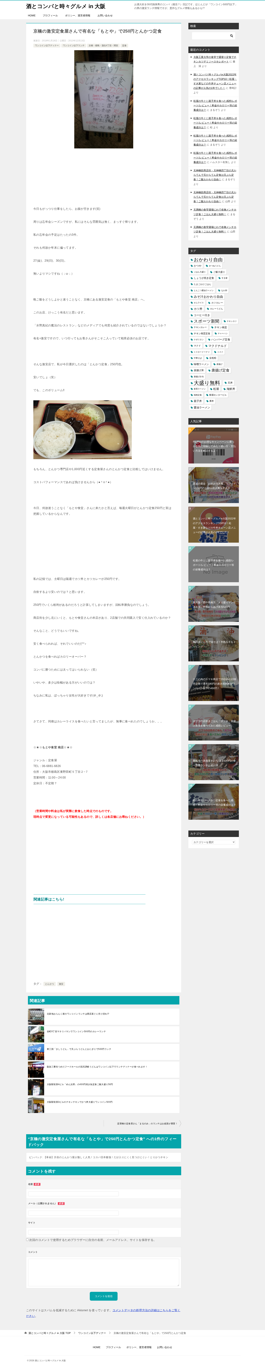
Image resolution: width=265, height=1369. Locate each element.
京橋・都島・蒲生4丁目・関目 (103, 45)
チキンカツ (232, 321)
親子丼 (198, 401)
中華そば (198, 358)
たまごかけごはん (202, 284)
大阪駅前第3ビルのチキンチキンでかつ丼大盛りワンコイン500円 (79, 1102)
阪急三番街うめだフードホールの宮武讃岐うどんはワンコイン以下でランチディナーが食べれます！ (97, 1066)
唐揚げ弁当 (199, 376)
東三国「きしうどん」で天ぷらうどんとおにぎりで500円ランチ (79, 1049)
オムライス (199, 303)
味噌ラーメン (201, 364)
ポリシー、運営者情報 (77, 15)
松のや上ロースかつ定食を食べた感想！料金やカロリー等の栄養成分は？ (214, 802)
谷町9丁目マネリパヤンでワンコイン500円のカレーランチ (76, 1031)
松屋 (216, 388)
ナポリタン (199, 339)
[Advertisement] (103, 179)
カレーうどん (216, 308)
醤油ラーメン (202, 407)
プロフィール (50, 15)
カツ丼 (198, 308)
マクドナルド (217, 346)
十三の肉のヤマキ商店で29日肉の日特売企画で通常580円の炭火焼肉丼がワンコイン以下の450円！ (214, 684)
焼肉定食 (198, 395)
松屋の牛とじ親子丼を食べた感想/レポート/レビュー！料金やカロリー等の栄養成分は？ (215, 105)
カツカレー (217, 302)
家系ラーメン (200, 389)
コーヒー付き (202, 315)
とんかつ (49, 984)
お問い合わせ (105, 15)
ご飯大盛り (219, 272)
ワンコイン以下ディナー (47, 45)
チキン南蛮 (220, 327)
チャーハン (223, 333)
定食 (124, 45)
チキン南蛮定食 (202, 333)
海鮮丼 (231, 388)
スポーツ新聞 (206, 321)
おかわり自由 (208, 259)
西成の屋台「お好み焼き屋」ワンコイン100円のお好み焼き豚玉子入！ (214, 486)
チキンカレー (200, 327)
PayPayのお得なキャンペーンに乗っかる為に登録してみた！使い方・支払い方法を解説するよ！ (214, 446)
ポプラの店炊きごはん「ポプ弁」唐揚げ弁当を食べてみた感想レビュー (214, 723)
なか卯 (224, 290)
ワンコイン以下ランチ (74, 45)
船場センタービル (218, 395)
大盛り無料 (207, 382)
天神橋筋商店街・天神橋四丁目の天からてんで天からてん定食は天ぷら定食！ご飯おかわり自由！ (214, 175)
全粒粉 (212, 358)
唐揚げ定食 (220, 370)
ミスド (220, 352)
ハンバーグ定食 (220, 339)
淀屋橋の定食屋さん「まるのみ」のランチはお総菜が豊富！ (147, 1123)
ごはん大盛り (200, 272)
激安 (61, 984)
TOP (49, 1333)
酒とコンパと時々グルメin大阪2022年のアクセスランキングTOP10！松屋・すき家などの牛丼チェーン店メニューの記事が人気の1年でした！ (214, 525)
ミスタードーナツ (202, 352)
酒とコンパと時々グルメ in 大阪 (65, 6)
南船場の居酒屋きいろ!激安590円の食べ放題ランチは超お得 (214, 763)
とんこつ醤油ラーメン (204, 290)
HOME (32, 15)
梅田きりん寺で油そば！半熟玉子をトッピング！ (214, 644)
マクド (197, 346)
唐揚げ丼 (199, 370)
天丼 (230, 382)
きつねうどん (215, 266)
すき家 (225, 278)
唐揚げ (219, 364)
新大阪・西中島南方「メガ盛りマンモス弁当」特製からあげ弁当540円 (214, 604)
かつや (197, 265)
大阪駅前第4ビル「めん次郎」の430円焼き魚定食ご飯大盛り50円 (80, 1084)
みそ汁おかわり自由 (208, 296)
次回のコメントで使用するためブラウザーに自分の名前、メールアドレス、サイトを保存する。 (92, 1239)
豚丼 (211, 401)
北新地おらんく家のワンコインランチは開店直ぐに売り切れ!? (78, 1014)
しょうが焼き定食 (204, 278)
